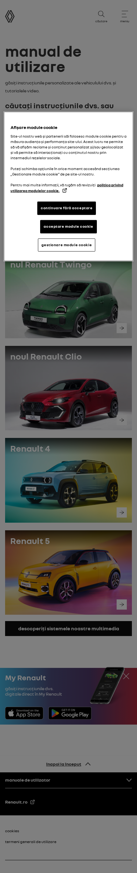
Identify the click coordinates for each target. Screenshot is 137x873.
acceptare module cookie (68, 226)
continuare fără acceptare (66, 207)
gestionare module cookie (66, 244)
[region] (69, 186)
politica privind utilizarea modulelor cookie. (67, 188)
